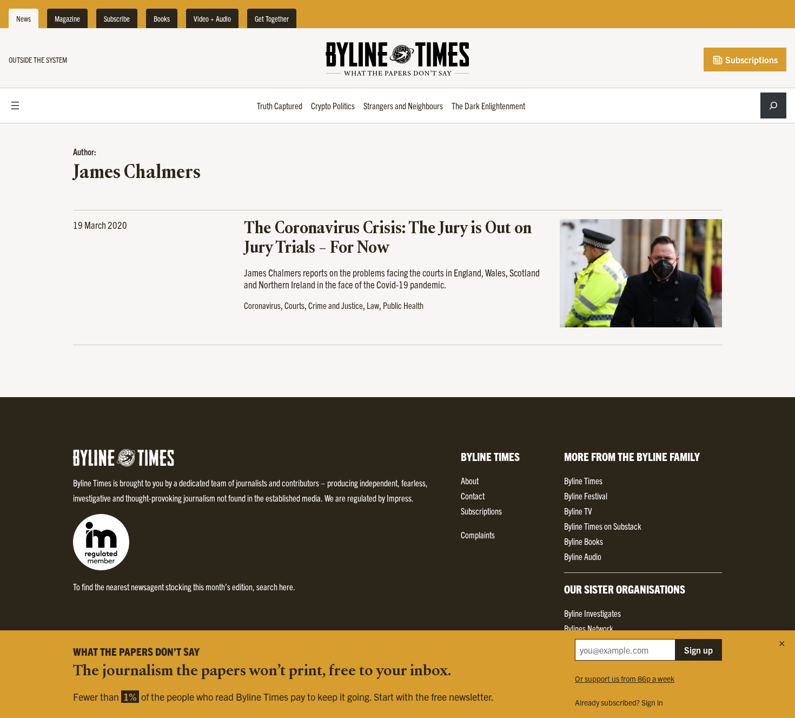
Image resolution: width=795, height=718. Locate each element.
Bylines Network (588, 628)
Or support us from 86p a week (624, 678)
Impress (399, 497)
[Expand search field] (773, 105)
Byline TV (578, 510)
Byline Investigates (592, 613)
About (470, 480)
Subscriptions (750, 59)
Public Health (403, 305)
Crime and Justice (335, 305)
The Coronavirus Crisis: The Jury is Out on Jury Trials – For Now (388, 238)
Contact (473, 495)
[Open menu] (15, 105)
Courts (294, 305)
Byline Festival (585, 495)
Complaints (478, 534)
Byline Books (583, 541)
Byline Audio (582, 556)
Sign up (698, 649)
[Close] (782, 643)
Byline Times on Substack (602, 526)
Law (373, 305)
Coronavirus (262, 305)
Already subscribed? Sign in (619, 702)
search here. (275, 586)
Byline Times (583, 480)
